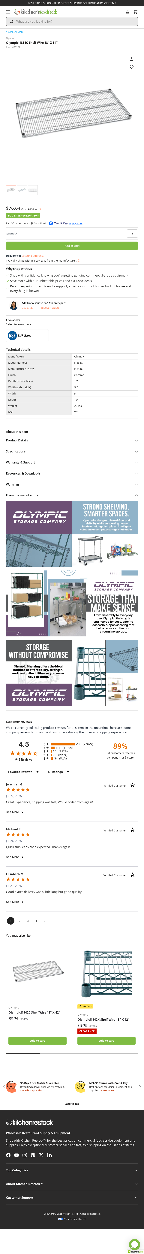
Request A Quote (49, 307)
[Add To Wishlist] (131, 67)
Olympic (10, 38)
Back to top (72, 1104)
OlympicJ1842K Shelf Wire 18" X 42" (103, 1019)
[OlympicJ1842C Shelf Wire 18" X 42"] (37, 974)
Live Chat (27, 307)
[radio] (72, 744)
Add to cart (72, 246)
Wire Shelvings (15, 31)
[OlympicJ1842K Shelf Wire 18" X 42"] (106, 974)
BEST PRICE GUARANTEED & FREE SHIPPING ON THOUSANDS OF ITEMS (72, 3)
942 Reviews (28, 759)
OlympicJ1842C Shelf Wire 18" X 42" (34, 1012)
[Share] (131, 58)
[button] (136, 12)
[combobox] (72, 21)
